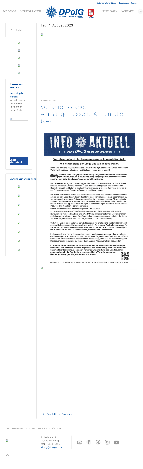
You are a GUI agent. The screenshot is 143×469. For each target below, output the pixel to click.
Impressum (124, 3)
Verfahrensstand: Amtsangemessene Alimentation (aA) (84, 113)
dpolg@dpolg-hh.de (51, 447)
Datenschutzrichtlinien (106, 3)
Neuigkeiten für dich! (49, 428)
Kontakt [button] (127, 11)
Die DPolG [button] (9, 11)
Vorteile (30, 428)
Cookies (133, 3)
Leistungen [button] (109, 11)
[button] (7, 455)
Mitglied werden (14, 428)
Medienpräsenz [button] (30, 11)
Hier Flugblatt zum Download (56, 414)
